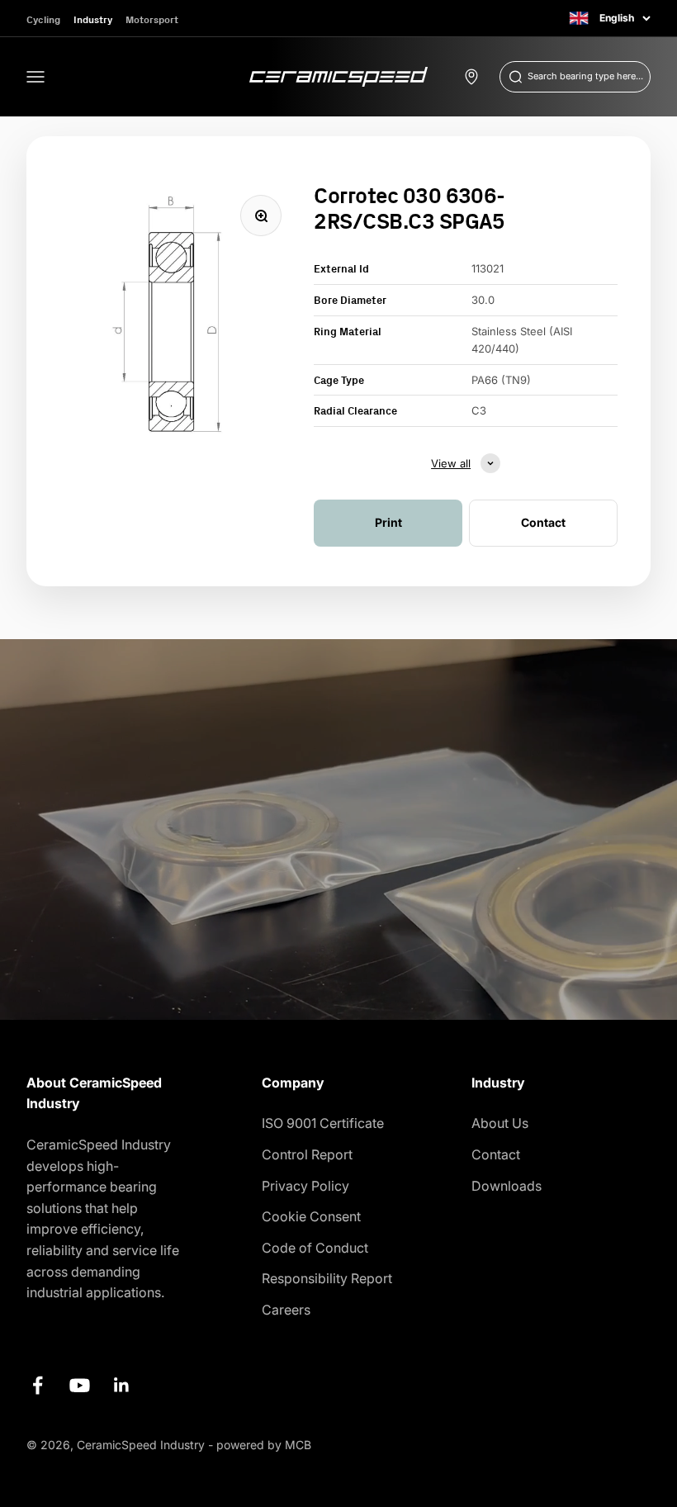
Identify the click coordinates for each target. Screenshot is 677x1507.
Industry (92, 19)
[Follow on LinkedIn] (122, 1385)
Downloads (506, 1186)
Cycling (43, 19)
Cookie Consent (311, 1216)
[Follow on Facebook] (37, 1385)
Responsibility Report (327, 1278)
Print (388, 522)
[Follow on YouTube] (80, 1385)
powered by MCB (263, 1445)
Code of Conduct (315, 1247)
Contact (495, 1154)
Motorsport (151, 19)
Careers (286, 1309)
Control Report (307, 1154)
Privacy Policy (305, 1186)
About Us (499, 1123)
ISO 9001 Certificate (323, 1123)
